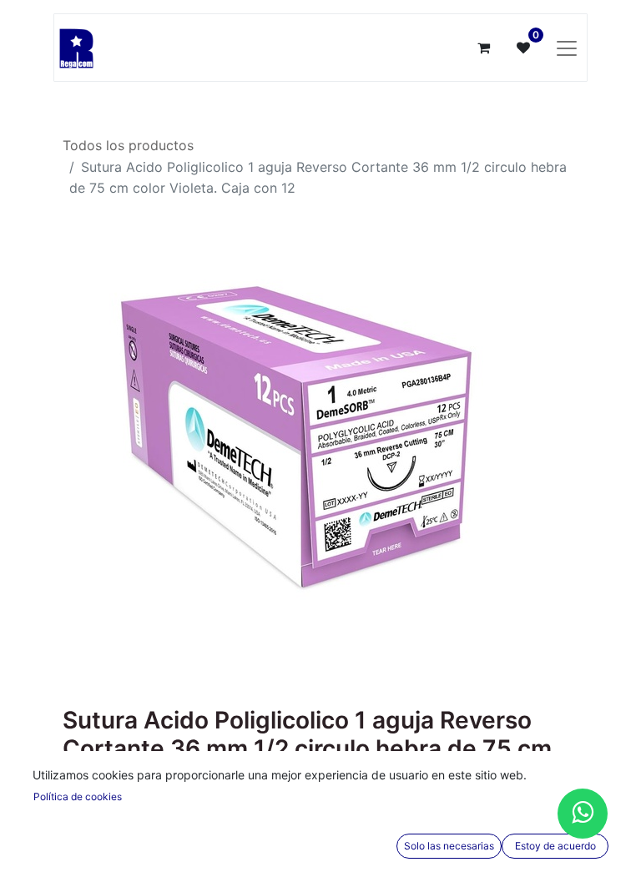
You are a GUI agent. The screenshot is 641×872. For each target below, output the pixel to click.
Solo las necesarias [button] (449, 845)
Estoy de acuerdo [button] (555, 845)
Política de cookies (77, 796)
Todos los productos (128, 145)
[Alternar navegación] (567, 47)
